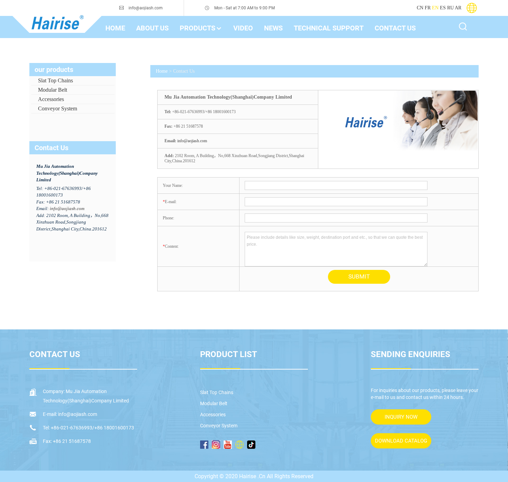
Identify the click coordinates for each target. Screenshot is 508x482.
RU (450, 7)
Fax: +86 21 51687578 (67, 441)
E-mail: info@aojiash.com (70, 414)
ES (443, 7)
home (115, 28)
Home (162, 71)
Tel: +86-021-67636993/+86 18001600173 (88, 427)
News (273, 28)
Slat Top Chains (55, 80)
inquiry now (401, 417)
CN (420, 7)
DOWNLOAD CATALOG (401, 441)
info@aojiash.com (146, 8)
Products (197, 28)
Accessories (51, 99)
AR (458, 7)
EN (435, 7)
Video (243, 28)
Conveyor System (57, 108)
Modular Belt (52, 90)
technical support (329, 28)
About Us (152, 28)
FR (428, 7)
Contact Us (395, 28)
